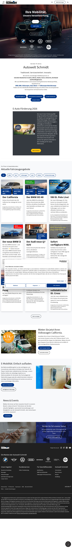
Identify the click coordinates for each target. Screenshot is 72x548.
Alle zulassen (56, 285)
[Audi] (31, 460)
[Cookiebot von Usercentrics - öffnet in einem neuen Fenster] (60, 261)
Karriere (57, 474)
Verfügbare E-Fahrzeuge (8, 389)
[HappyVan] (65, 460)
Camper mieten (36, 100)
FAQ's (2, 489)
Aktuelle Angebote (20, 96)
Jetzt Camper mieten (45, 348)
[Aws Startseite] (12, 2)
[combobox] (27, 21)
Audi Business (40, 470)
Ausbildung (57, 476)
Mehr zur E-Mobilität (8, 385)
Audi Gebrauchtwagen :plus (7, 476)
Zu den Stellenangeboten (54, 437)
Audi (31, 85)
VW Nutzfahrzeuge (49, 175)
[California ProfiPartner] (57, 460)
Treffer (36, 26)
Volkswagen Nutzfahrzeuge (48, 85)
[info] (68, 544)
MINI (20, 85)
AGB (23, 486)
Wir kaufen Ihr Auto (36, 34)
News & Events (58, 472)
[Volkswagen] (22, 460)
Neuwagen (3, 472)
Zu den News (8, 415)
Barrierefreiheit (29, 486)
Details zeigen (60, 281)
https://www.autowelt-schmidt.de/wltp (27, 513)
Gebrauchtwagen (5, 474)
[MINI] (14, 460)
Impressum (18, 486)
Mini (16, 175)
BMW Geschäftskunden (42, 472)
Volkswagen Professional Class (44, 474)
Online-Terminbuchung (24, 470)
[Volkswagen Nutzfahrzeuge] (48, 460)
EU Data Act (11, 486)
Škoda (35, 85)
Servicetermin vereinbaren (35, 96)
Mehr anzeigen (36, 316)
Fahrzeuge (60, 2)
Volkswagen (25, 85)
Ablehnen (15, 285)
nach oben (67, 486)
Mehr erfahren (36, 150)
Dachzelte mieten (44, 352)
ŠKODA (39, 175)
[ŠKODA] (39, 460)
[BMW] (5, 460)
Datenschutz (4, 486)
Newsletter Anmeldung (6, 470)
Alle (3, 175)
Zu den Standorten (50, 96)
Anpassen (35, 285)
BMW (16, 85)
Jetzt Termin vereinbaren (18, 433)
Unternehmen (58, 470)
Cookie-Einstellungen (10, 489)
